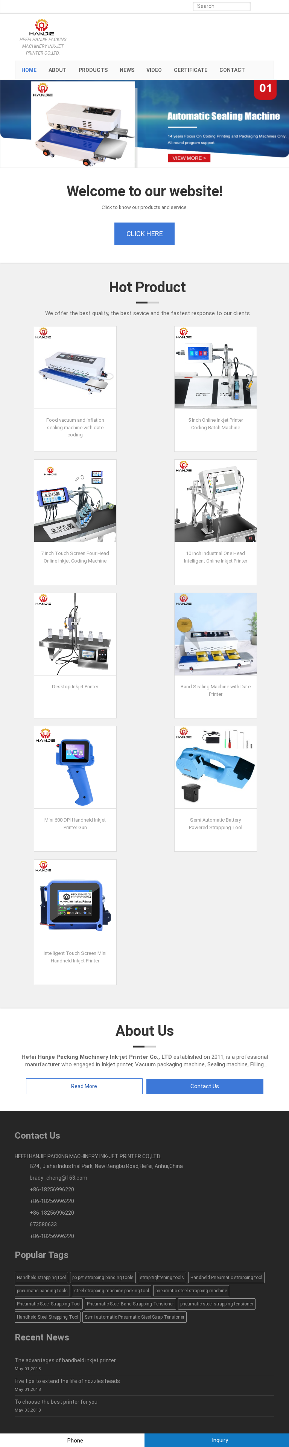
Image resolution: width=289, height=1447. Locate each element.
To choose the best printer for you (56, 1402)
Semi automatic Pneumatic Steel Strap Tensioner (134, 1317)
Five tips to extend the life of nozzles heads (67, 1381)
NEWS (127, 70)
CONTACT (232, 70)
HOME (29, 70)
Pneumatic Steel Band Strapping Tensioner (130, 1304)
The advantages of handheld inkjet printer (65, 1360)
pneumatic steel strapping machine (191, 1290)
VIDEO (154, 70)
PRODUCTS (93, 70)
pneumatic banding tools (42, 1290)
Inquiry (219, 1440)
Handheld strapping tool (41, 1277)
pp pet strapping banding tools (103, 1277)
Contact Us (204, 1086)
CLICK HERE (144, 234)
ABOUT (58, 70)
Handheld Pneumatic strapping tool (226, 1277)
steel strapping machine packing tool (111, 1290)
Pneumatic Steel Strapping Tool (49, 1304)
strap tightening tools (162, 1277)
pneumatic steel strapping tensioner (216, 1304)
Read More (84, 1086)
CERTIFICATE (190, 70)
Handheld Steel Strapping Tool (47, 1317)
